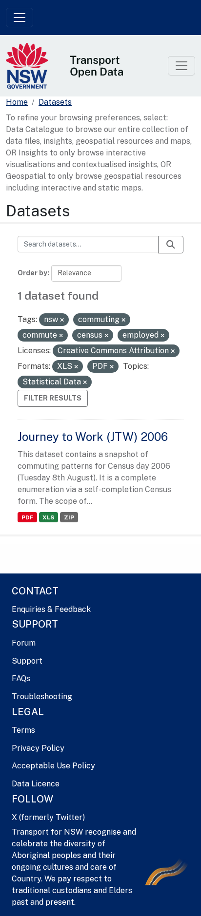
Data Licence (36, 783)
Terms (23, 730)
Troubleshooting (42, 696)
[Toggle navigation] (19, 17)
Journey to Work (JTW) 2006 (93, 436)
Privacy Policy (38, 748)
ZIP (69, 517)
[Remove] (62, 320)
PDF (27, 517)
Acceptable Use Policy (53, 765)
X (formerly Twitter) (48, 817)
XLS (48, 517)
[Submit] (170, 244)
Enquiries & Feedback (51, 609)
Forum (24, 643)
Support (27, 661)
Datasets (55, 102)
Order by (32, 273)
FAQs (21, 678)
